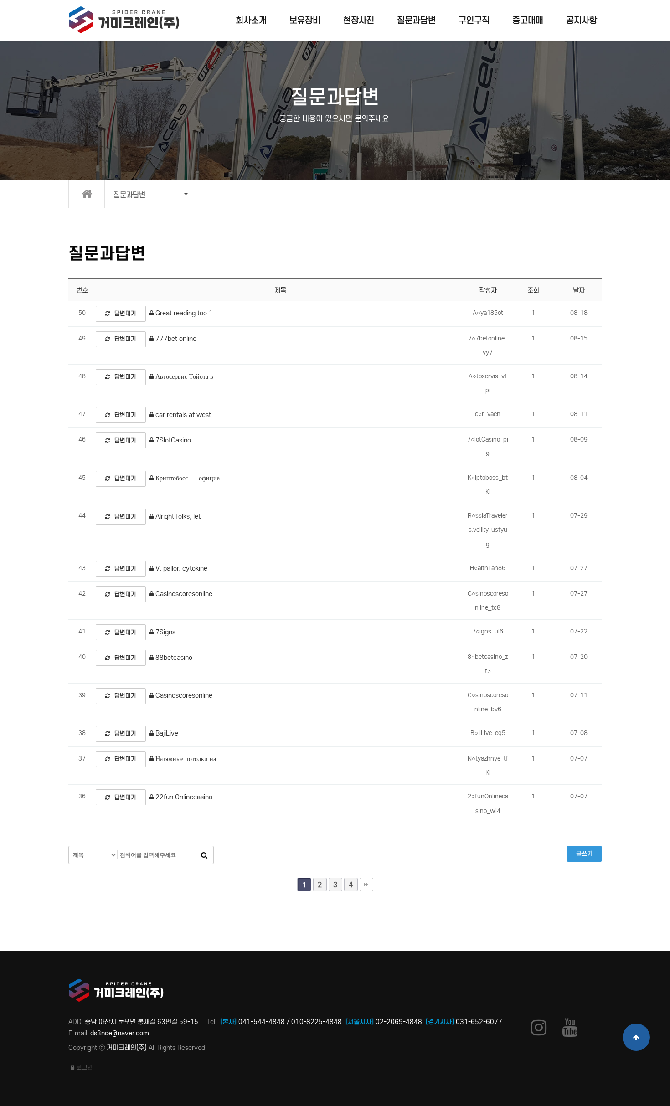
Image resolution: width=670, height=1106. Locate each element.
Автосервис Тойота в (183, 376)
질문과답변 (416, 20)
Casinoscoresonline (183, 594)
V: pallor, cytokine (180, 568)
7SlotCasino (172, 440)
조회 (533, 290)
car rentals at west (182, 415)
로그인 (83, 1067)
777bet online (175, 338)
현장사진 (358, 20)
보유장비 (304, 20)
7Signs (164, 632)
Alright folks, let (177, 516)
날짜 (579, 290)
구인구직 (474, 20)
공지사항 (581, 20)
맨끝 (366, 884)
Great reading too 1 (183, 313)
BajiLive (166, 733)
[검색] (204, 855)
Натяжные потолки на (185, 759)
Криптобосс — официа (187, 478)
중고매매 (527, 20)
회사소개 (251, 20)
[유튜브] (569, 1027)
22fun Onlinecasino (183, 797)
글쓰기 (584, 854)
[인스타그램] (538, 1027)
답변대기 (125, 313)
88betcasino (173, 657)
